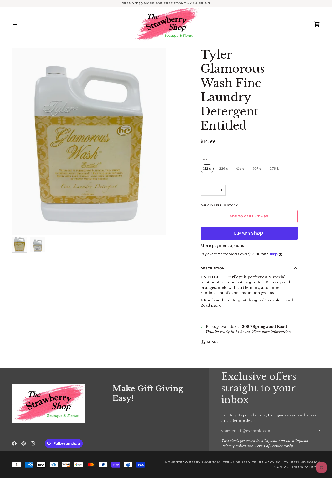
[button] (59, 382)
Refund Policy (305, 462)
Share (213, 342)
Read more (211, 305)
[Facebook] (14, 443)
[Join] (316, 430)
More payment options (222, 245)
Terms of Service (268, 446)
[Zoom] (89, 141)
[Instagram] (33, 443)
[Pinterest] (23, 443)
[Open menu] (19, 24)
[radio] (207, 168)
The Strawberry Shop (189, 462)
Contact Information (295, 467)
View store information (271, 332)
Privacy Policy (233, 446)
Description (213, 268)
